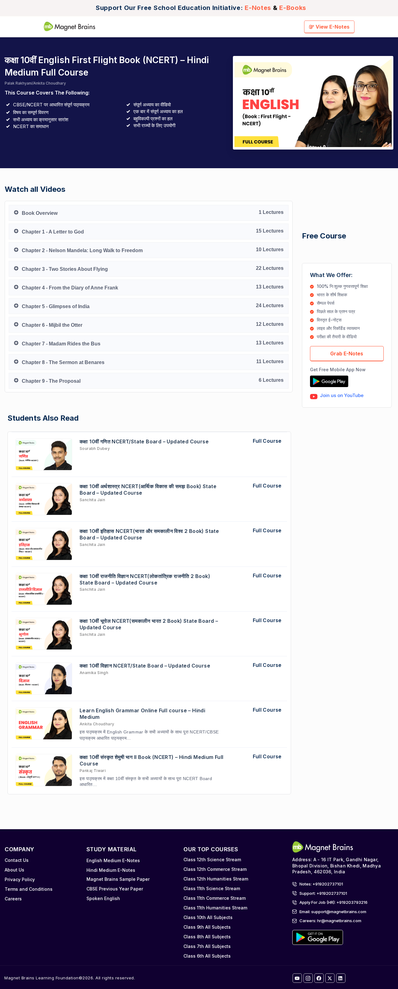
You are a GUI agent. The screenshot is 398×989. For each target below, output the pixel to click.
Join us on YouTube (341, 395)
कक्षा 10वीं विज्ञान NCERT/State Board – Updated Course (145, 666)
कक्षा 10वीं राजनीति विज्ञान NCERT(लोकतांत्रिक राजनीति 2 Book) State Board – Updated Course (145, 579)
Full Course (267, 441)
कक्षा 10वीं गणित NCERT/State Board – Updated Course (144, 441)
